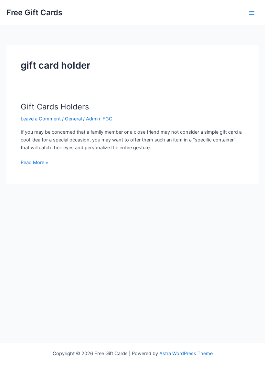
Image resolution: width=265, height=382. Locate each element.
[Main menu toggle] (252, 13)
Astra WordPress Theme (186, 353)
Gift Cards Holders (55, 106)
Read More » (34, 162)
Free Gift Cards (34, 12)
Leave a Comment (41, 119)
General (73, 119)
